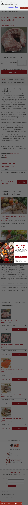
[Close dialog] (27, 242)
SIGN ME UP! (21, 256)
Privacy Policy (18, 261)
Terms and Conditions (23, 261)
